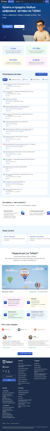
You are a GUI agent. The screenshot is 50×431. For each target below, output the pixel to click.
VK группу (4, 394)
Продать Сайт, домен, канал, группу (24, 384)
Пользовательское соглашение (40, 376)
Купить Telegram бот (22, 381)
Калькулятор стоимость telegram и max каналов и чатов (25, 400)
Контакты (20, 396)
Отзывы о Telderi (37, 367)
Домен (6, 392)
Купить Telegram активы (23, 368)
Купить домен (21, 371)
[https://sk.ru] (5, 367)
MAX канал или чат (6, 398)
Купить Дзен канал (22, 373)
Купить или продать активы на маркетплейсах (24, 403)
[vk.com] (3, 371)
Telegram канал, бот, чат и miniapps (7, 396)
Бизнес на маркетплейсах (7, 401)
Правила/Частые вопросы (23, 390)
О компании (36, 363)
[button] (11, 1)
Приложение (5, 402)
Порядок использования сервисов (39, 371)
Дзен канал (9, 394)
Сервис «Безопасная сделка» (40, 378)
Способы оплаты (21, 394)
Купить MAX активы (22, 370)
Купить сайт (20, 363)
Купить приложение (22, 375)
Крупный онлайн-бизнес (7, 399)
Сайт (3, 392)
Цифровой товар (11, 402)
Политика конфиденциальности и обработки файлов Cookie (40, 374)
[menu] (22, 1)
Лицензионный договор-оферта (40, 369)
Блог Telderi (20, 398)
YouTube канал (11, 392)
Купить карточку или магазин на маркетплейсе (24, 366)
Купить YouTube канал (22, 379)
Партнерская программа (23, 392)
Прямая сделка (37, 365)
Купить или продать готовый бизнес (24, 406)
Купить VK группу (21, 377)
